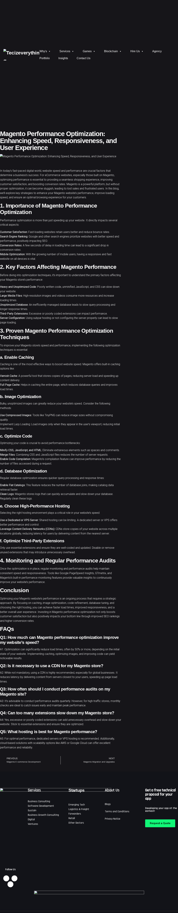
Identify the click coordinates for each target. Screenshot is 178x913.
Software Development (41, 806)
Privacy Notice (112, 819)
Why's (43, 51)
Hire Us (135, 51)
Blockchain (111, 51)
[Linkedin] (6, 878)
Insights (63, 58)
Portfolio (44, 58)
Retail (71, 818)
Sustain (32, 810)
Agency (157, 51)
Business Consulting (39, 801)
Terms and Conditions (117, 811)
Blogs (108, 804)
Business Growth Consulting (43, 815)
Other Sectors (76, 823)
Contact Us (83, 58)
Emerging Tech (76, 805)
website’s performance (45, 598)
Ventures (33, 824)
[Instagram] (14, 878)
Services (64, 51)
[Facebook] (10, 884)
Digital (31, 819)
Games (87, 51)
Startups (76, 790)
